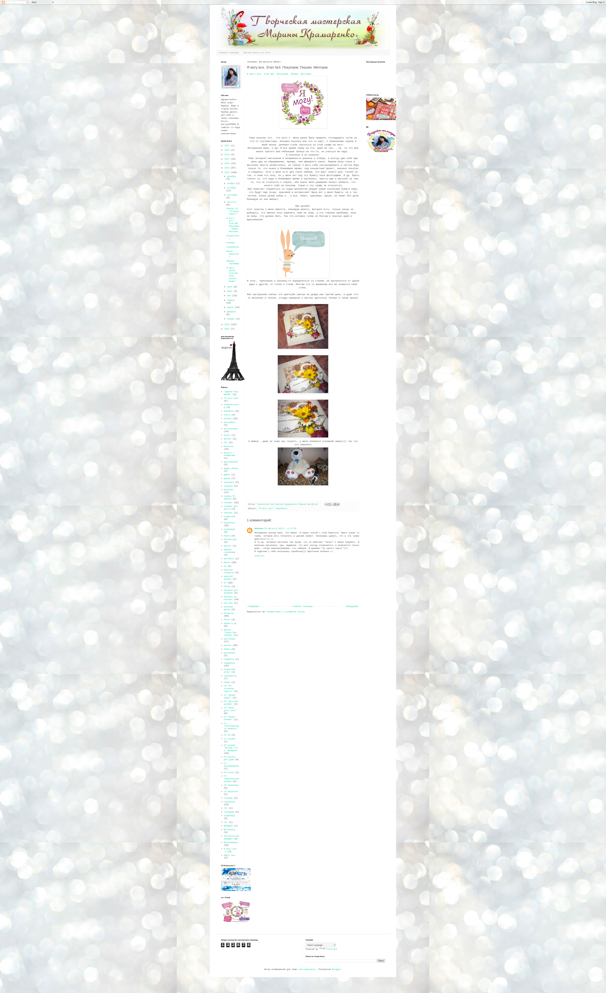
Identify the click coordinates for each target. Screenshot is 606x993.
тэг (226, 822)
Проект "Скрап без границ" (230, 632)
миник (227, 562)
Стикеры (228, 798)
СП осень (229, 772)
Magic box (229, 855)
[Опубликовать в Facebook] (335, 504)
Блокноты (229, 446)
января (231, 319)
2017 (227, 159)
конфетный (229, 516)
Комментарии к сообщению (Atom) (286, 611)
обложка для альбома (231, 591)
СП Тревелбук (231, 785)
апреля (231, 300)
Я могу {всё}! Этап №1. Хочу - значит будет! (232, 274)
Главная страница (229, 52)
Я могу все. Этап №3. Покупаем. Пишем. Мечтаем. (279, 74)
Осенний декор (228, 608)
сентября (232, 195)
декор (227, 478)
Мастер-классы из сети (257, 52)
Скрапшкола (232, 247)
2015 (227, 168)
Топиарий (229, 812)
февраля (231, 311)
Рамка (227, 649)
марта (231, 307)
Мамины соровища (232, 262)
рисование (229, 652)
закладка (229, 482)
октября (231, 188)
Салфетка (229, 659)
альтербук (229, 422)
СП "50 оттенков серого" (229, 689)
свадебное (229, 663)
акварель (229, 411)
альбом (227, 418)
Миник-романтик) (232, 254)
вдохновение (231, 462)
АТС (226, 442)
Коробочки (281, 508)
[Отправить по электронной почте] (326, 504)
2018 (227, 154)
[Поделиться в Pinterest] (338, 504)
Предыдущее (352, 606)
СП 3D (227, 735)
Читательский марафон (231, 837)
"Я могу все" (265, 508)
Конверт (230, 242)
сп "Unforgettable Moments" (231, 726)
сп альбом (229, 739)
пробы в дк (230, 623)
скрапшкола (230, 676)
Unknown (258, 528)
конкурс (228, 512)
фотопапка (229, 829)
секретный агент (229, 670)
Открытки (229, 613)
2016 (227, 163)
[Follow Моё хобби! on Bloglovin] (233, 380)
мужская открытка (229, 571)
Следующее (253, 606)
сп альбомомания (231, 764)
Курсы (227, 535)
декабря (231, 176)
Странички (229, 802)
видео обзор (231, 468)
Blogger (336, 969)
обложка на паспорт (230, 598)
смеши (227, 682)
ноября (231, 183)
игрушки (228, 486)
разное (227, 645)
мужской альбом (228, 577)
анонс (227, 435)
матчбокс (229, 558)
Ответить (259, 556)
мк (225, 566)
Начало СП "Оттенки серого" (232, 211)
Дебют (227, 474)
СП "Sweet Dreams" (229, 718)
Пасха (227, 619)
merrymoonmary (307, 969)
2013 (227, 324)
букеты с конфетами (229, 454)
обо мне (228, 603)
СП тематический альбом (231, 779)
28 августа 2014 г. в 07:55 (280, 528)
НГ (225, 583)
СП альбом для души (229, 758)
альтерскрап (231, 428)
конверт (228, 502)
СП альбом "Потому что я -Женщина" (231, 748)
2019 (227, 150)
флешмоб (228, 826)
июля (230, 286)
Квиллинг (229, 489)
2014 (227, 172)
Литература (230, 539)
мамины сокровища (229, 551)
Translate (331, 949)
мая (229, 295)
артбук (227, 439)
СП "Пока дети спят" (230, 709)
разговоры (229, 639)
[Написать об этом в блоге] (329, 504)
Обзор (227, 586)
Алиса (227, 415)
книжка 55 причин (229, 497)
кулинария (229, 529)
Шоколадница (231, 842)
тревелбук (229, 815)
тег (226, 808)
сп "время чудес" (229, 696)
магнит (227, 546)
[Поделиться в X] (332, 504)
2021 (227, 145)
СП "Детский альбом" (231, 702)
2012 (227, 329)
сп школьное (231, 791)
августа (231, 202)
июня (230, 291)
